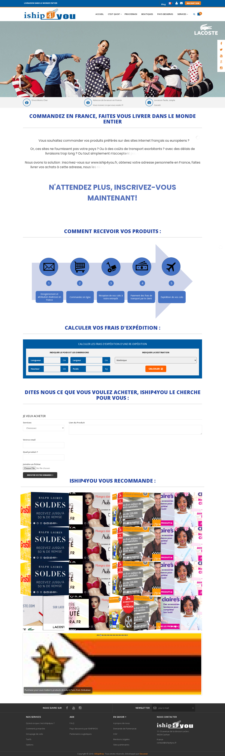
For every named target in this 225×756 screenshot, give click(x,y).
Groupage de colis (34, 734)
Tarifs (28, 739)
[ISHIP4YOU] (50, 14)
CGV (115, 734)
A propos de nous (121, 723)
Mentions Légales (121, 739)
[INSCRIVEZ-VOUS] (112, 188)
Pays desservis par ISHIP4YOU (84, 728)
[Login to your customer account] (176, 3)
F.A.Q (72, 723)
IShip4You (99, 753)
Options (29, 744)
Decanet (144, 753)
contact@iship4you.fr (166, 742)
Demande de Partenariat (124, 728)
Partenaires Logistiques (81, 734)
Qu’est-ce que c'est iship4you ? (40, 723)
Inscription (193, 3)
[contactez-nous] (181, 3)
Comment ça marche (35, 728)
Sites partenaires (121, 744)
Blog (163, 4)
